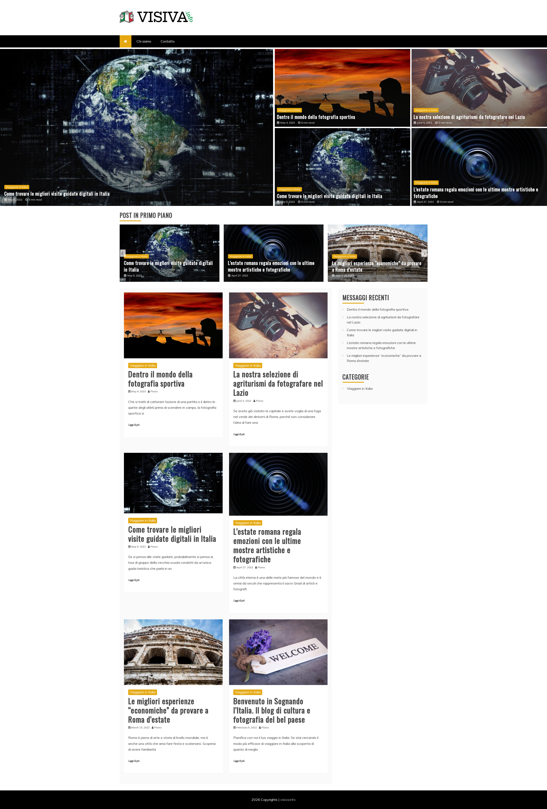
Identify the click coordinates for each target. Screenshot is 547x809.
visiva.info (288, 799)
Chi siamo (144, 41)
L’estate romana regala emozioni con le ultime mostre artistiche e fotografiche (79, 193)
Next (424, 253)
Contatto (168, 41)
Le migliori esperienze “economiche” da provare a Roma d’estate (272, 266)
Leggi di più (133, 425)
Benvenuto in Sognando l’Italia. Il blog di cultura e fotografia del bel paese (370, 266)
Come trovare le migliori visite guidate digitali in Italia (329, 195)
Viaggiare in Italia (17, 187)
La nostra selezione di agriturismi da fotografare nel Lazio (469, 116)
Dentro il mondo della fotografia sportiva (316, 116)
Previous (123, 253)
